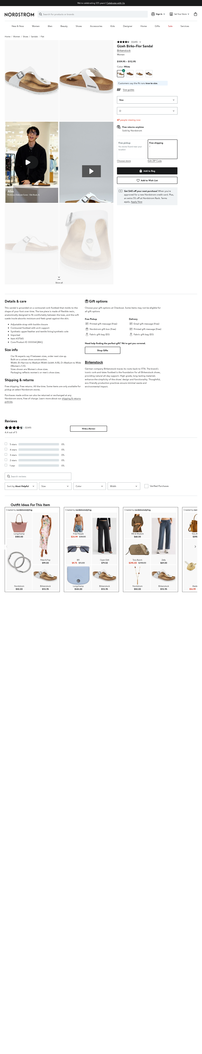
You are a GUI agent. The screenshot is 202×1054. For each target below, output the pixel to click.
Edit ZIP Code (155, 160)
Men (50, 26)
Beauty (64, 26)
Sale (170, 26)
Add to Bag (149, 170)
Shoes (79, 26)
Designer (127, 26)
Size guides (128, 89)
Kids (112, 26)
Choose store (124, 160)
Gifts (157, 26)
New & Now (18, 26)
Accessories (96, 26)
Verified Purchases (159, 486)
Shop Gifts (102, 350)
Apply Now (136, 201)
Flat (42, 36)
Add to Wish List (149, 180)
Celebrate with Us (115, 3)
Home (143, 26)
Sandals (34, 36)
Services (185, 26)
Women (36, 26)
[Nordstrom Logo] (19, 14)
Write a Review (88, 428)
